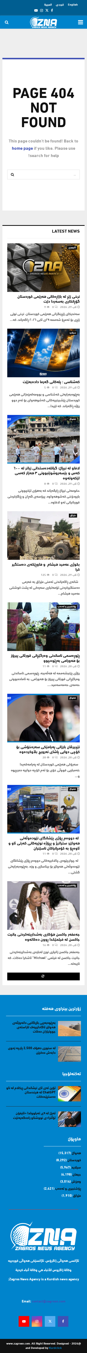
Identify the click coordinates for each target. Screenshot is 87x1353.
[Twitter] (50, 1321)
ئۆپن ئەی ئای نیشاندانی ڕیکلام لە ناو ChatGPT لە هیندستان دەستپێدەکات (31, 1092)
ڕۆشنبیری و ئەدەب (67, 606)
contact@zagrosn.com (48, 1301)
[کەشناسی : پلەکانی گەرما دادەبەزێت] (43, 353)
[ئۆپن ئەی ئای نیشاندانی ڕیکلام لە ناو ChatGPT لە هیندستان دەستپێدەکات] (69, 1093)
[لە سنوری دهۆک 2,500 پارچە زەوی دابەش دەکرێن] (69, 1054)
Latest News (66, 231)
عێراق (73, 515)
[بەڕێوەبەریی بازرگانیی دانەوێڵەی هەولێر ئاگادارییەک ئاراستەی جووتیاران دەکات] (69, 1028)
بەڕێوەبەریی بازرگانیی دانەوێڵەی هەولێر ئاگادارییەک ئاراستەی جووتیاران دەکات (34, 1027)
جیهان (76, 1175)
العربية (48, 4)
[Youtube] (24, 1321)
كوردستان (74, 1160)
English (73, 4)
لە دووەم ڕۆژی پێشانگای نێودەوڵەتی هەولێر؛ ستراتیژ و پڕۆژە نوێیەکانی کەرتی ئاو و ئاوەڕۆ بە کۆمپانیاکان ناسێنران (44, 843)
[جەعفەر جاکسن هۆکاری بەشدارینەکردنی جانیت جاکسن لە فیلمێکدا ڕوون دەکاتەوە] (43, 905)
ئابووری (72, 247)
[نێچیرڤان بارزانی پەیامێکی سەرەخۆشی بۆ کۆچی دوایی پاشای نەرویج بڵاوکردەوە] (43, 718)
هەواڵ (72, 419)
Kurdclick (55, 1348)
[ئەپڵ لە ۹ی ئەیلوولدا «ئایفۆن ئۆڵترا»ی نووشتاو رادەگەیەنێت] (69, 1119)
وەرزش (76, 1182)
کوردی (60, 4)
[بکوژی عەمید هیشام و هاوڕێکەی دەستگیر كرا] (43, 535)
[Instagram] (37, 1321)
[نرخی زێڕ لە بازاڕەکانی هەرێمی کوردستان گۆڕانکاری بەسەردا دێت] (43, 267)
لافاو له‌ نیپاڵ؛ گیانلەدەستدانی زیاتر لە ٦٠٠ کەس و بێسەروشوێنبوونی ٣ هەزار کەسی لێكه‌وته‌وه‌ (47, 473)
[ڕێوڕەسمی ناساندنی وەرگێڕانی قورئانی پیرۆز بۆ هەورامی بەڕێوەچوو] (43, 626)
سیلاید (72, 333)
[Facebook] (63, 1321)
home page (22, 149)
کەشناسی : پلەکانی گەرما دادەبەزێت (51, 382)
